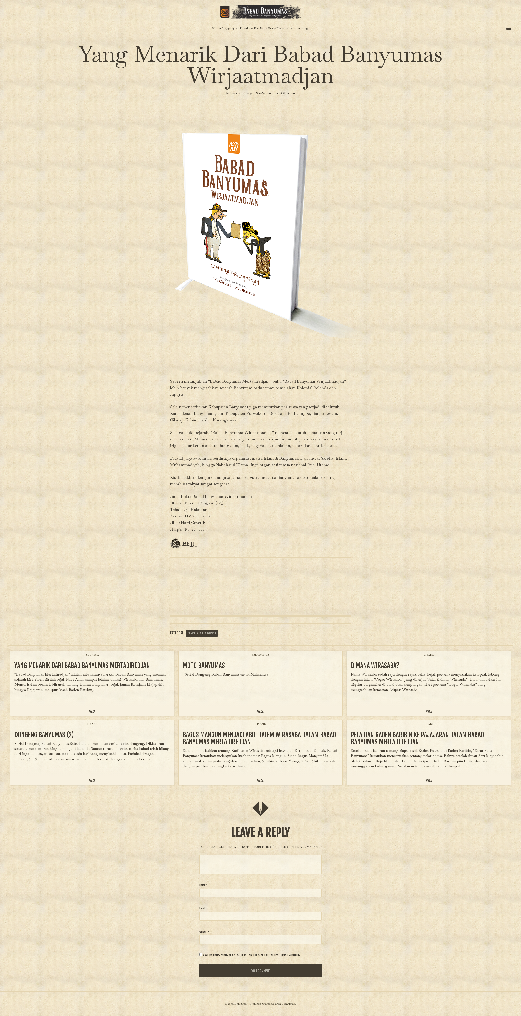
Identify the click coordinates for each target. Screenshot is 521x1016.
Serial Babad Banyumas (202, 633)
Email (203, 908)
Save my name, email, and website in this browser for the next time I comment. (251, 954)
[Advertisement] (260, 586)
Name (203, 885)
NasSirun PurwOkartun (275, 93)
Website (204, 931)
